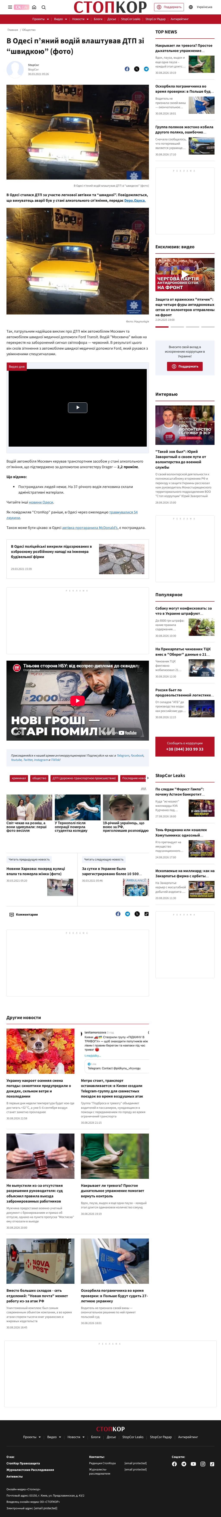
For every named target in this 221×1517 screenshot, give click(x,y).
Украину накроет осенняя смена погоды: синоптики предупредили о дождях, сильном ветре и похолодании (38, 1088)
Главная (13, 30)
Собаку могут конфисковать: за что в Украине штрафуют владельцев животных (183, 614)
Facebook (137, 755)
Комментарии (27, 914)
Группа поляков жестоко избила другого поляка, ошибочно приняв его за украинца (184, 132)
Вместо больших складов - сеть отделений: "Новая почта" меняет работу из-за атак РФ (37, 1296)
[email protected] (45, 1508)
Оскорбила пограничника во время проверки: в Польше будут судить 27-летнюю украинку (114, 1296)
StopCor (33, 65)
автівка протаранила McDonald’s (90, 527)
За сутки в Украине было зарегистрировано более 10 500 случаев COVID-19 (110, 874)
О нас (10, 1457)
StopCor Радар (155, 19)
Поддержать (173, 7)
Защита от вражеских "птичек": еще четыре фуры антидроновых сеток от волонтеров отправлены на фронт (185, 307)
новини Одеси (41, 502)
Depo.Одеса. (135, 200)
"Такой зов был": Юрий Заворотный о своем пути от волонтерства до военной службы (180, 459)
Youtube (16, 760)
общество (39, 778)
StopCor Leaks (130, 19)
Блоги (98, 19)
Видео (58, 19)
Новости (78, 19)
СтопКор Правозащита (23, 1463)
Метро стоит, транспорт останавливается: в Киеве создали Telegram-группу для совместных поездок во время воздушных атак (112, 1088)
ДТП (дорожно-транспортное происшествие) (84, 778)
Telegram (123, 755)
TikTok (55, 760)
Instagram (41, 760)
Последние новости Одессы (141, 778)
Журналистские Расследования (30, 1470)
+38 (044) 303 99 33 (185, 749)
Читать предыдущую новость (29, 859)
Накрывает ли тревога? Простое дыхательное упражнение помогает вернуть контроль (112, 1191)
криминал (19, 778)
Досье (111, 19)
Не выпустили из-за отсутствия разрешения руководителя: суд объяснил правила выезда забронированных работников (34, 1193)
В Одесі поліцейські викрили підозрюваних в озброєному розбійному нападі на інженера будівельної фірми (51, 552)
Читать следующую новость (103, 859)
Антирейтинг (180, 19)
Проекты (38, 19)
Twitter (27, 760)
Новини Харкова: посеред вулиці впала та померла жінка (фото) (35, 871)
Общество (29, 30)
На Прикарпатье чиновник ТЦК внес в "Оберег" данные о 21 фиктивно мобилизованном (183, 654)
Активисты (14, 1477)
